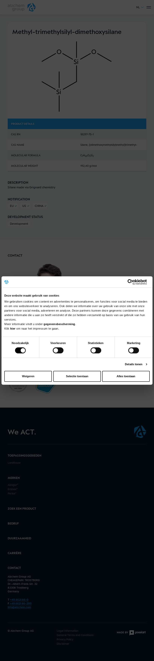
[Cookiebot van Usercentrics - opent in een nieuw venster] (133, 282)
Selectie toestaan (77, 376)
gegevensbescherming (59, 324)
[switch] (58, 350)
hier (13, 328)
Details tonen (133, 364)
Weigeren (28, 376)
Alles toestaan (126, 376)
